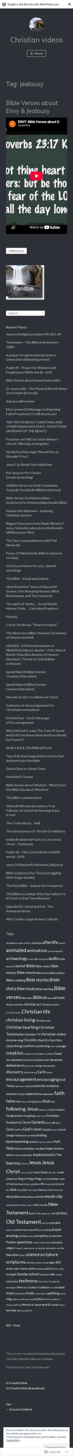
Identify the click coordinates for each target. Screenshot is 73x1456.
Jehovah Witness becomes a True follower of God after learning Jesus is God (32, 810)
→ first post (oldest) (19, 1409)
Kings (38, 1178)
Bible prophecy (57, 973)
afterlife (50, 942)
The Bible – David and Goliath (27, 579)
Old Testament (23, 1221)
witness (47, 1299)
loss (7, 1190)
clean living (14, 1046)
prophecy (41, 1236)
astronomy (43, 959)
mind (50, 1190)
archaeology (16, 958)
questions (24, 1242)
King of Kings (26, 1178)
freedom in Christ (18, 1122)
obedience (46, 1213)
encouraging (48, 1079)
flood (53, 1101)
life (42, 1184)
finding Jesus (35, 1101)
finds (46, 1101)
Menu (38, 53)
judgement (11, 1178)
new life (44, 1205)
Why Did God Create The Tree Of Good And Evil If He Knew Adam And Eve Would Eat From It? (36, 735)
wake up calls (18, 1299)
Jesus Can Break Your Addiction (29, 465)
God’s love (32, 1129)
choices (10, 1004)
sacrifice (60, 1248)
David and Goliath (33, 1060)
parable (55, 1222)
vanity (62, 1293)
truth (30, 1293)
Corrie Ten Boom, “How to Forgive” (32, 625)
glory (58, 1123)
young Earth (26, 1310)
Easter (49, 1072)
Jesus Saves (40, 1172)
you (19, 1310)
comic (52, 1046)
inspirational (42, 1154)
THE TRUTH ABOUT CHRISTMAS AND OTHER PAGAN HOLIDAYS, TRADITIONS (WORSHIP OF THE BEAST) (36, 426)
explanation (48, 1094)
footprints (43, 1110)
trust (10, 1293)
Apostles (59, 951)
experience (33, 1094)
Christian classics (51, 1004)
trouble (60, 1287)
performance (22, 1229)
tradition (32, 1287)
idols (9, 1155)
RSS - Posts (13, 1325)
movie (39, 1197)
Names (23, 1205)
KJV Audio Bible (16, 1383)
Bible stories (37, 979)
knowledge (52, 1178)
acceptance (12, 943)
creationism (29, 1054)
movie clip (54, 1196)
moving (9, 1205)
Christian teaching (22, 1027)
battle (62, 959)
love (13, 1189)
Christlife (30, 1040)
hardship (31, 1135)
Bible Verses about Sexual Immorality (33, 380)
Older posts (16, 251)
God (9, 1129)
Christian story (43, 1020)
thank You (43, 1281)
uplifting (53, 1293)
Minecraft (58, 1190)
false (10, 1101)
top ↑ (9, 1404)
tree (52, 1287)
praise (42, 1230)
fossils (38, 1116)
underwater (40, 1293)
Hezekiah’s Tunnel (19, 777)
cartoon (58, 997)
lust (25, 1189)
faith (59, 1093)
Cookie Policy (13, 1440)
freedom (52, 1116)
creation (14, 1053)
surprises (44, 1274)
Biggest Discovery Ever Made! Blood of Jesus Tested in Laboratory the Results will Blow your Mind (35, 527)
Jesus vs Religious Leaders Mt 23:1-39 (33, 334)
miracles (12, 1196)
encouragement (21, 1079)
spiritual (49, 1268)
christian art (32, 1004)
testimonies (12, 1281)
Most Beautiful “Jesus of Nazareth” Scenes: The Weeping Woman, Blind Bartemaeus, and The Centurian (32, 591)
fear (17, 1101)
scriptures (15, 1261)
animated (16, 950)
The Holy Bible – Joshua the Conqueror (34, 886)
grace (54, 1129)
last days (19, 1184)
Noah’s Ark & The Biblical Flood (28, 748)
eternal (29, 1086)
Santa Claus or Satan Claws (25, 769)
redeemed (45, 1242)
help (10, 1148)
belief (20, 966)
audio (53, 958)
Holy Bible (40, 1148)
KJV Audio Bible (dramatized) (25, 1388)
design (38, 1065)
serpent (38, 1262)
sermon (30, 1262)
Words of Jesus (31, 1304)
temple (58, 1274)
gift (53, 1122)
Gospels (46, 1129)
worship (11, 1310)
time (19, 1287)
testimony (28, 1280)
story (61, 1268)
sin (58, 1262)
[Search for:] (25, 313)
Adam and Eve (24, 943)
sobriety (24, 1268)
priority (31, 1236)
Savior (22, 1255)
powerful (34, 1229)
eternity (40, 1086)
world (46, 1304)
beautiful (10, 966)
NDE (36, 1205)
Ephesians (20, 1086)
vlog (9, 1299)
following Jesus (22, 1109)
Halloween (20, 1135)
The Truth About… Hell (23, 823)
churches (55, 1040)
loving (19, 1190)
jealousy (24, 1163)
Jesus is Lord (26, 1172)
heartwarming (17, 1141)
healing (41, 1135)
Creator (39, 1053)
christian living (20, 1019)
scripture (49, 1254)
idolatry (59, 1148)
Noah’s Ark (34, 1213)
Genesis (38, 1122)
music (16, 1205)
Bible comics (43, 966)
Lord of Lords (57, 1184)
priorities (23, 1236)
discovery (14, 1071)
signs (52, 1262)
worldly (55, 1304)
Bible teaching (45, 989)
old (53, 1213)
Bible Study (26, 988)
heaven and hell (46, 1142)
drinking (33, 1072)
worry (62, 1305)
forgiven (60, 1109)
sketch (9, 1268)
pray (48, 1229)
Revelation (51, 1248)
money (23, 1196)
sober (16, 1268)
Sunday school (28, 1274)
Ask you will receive (20, 401)
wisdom (39, 1299)
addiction (37, 943)
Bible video (27, 998)
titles (25, 1287)
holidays (29, 1148)
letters (36, 1184)
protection (55, 1236)
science (33, 1254)
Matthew (42, 1190)
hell (57, 1141)
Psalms (11, 1242)
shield (45, 1262)
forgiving (29, 1115)
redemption (56, 1242)
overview (46, 1223)
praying (12, 1235)
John (54, 1172)
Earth (41, 1072)
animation (37, 950)
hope (49, 1148)
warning (29, 1299)
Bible (30, 965)
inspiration (26, 1155)
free (44, 1116)
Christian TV (32, 1034)
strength (11, 1274)
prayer (56, 1229)
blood (49, 998)
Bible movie (26, 972)
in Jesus (17, 1155)
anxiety (51, 951)
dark (8, 1060)
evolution (11, 1094)
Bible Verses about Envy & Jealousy (32, 107)
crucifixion (49, 1054)
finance (24, 1101)
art (36, 958)
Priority (11, 617)
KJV (44, 1179)
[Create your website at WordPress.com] (36, 4)
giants (48, 1123)
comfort (29, 1046)
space (32, 1268)
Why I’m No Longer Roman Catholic (32, 919)
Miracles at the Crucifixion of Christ (32, 697)
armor (31, 959)
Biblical (39, 997)
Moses (31, 1197)
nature (30, 1205)
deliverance (15, 1065)
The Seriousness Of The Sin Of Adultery (35, 831)
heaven (33, 1141)
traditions (44, 1287)
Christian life (36, 1012)
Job (49, 1172)
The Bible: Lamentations (24, 798)
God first (17, 1129)
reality (36, 1242)
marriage (32, 1190)
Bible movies (42, 973)
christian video (53, 1034)
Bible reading (15, 980)
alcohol (62, 943)
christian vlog (14, 1040)
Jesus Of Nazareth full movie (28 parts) (34, 865)
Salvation (12, 1255)
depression (29, 1066)
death (46, 1060)
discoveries (49, 1065)
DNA (26, 1072)
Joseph (60, 1172)
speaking (40, 1268)
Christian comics (13, 1012)
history (18, 1148)
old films (61, 1213)
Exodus (22, 1094)
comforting (42, 1046)
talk (52, 1274)
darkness (17, 1059)
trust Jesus (19, 1293)
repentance (28, 1248)
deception (56, 1059)
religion (10, 1248)
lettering (28, 1184)
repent (19, 1248)
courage (61, 1046)
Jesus (35, 1162)
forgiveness (14, 1116)
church (42, 1040)
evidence (52, 1086)
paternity (10, 1230)
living (47, 1184)
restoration (40, 1248)
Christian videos (36, 39)
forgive (52, 1109)
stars (56, 1268)
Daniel (58, 1053)
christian (18, 1004)
